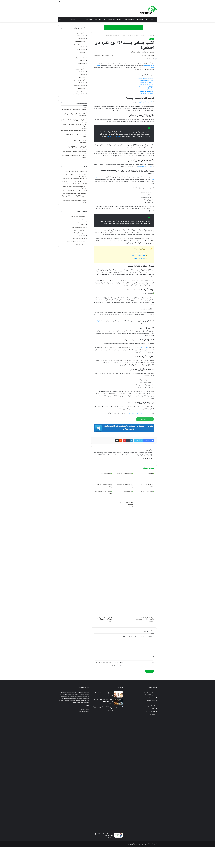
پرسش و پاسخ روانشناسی (91, 19)
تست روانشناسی (151, 703)
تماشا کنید (119, 19)
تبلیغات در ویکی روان (150, 711)
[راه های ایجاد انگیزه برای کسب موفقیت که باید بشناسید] (103, 553)
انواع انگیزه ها (144, 348)
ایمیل (152, 662)
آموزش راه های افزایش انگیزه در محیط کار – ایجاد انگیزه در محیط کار (145, 618)
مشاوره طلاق (82, 60)
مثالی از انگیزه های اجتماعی (146, 80)
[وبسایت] (151, 458)
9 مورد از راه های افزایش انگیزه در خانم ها (124, 485)
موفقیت (134, 36)
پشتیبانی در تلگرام (85, 709)
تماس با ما (152, 714)
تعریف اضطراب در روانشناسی (78, 238)
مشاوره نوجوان (82, 83)
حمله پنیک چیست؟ (80, 219)
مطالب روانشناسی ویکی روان (145, 102)
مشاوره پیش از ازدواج (80, 69)
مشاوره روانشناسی (81, 33)
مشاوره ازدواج (82, 52)
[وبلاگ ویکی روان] (148, 10)
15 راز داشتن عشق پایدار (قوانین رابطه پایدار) (75, 184)
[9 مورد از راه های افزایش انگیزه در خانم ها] (124, 477)
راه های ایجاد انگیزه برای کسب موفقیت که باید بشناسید (104, 618)
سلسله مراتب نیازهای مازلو (145, 166)
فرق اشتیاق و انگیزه (113, 136)
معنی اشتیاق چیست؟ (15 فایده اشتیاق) (104, 485)
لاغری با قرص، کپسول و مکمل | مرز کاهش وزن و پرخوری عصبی (102, 700)
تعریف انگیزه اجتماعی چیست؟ (145, 78)
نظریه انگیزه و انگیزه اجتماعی (146, 85)
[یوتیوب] (145, 458)
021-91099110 (86, 706)
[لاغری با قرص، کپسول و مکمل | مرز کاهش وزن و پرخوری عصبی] (118, 702)
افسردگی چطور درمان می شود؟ (78, 216)
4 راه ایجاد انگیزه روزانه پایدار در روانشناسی (125, 503)
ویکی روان (153, 19)
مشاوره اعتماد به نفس (80, 41)
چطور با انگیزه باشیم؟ (139, 253)
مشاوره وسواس (81, 38)
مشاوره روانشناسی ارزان (79, 58)
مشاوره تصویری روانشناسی (79, 94)
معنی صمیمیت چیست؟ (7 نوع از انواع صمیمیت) (74, 191)
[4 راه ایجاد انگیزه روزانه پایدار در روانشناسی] (124, 496)
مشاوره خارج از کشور (80, 36)
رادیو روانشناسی (111, 19)
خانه (152, 36)
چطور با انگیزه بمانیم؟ (139, 258)
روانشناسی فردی (140, 36)
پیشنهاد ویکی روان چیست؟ (146, 93)
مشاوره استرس (81, 63)
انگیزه (130, 36)
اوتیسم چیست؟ (81, 224)
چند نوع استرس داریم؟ (80, 222)
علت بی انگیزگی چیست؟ (138, 256)
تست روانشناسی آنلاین (129, 19)
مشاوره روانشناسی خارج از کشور (137, 413)
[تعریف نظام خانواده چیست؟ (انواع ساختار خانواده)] (118, 835)
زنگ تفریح (102, 19)
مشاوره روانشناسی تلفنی (79, 91)
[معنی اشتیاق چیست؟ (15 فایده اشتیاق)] (103, 477)
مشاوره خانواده (82, 66)
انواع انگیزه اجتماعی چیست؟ (146, 87)
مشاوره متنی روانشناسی (79, 44)
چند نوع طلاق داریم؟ (80, 244)
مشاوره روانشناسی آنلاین (149, 695)
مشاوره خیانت (82, 74)
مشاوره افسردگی (81, 88)
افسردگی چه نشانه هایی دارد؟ (78, 230)
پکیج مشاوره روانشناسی (79, 80)
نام (153, 656)
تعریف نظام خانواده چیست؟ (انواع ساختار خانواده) (74, 181)
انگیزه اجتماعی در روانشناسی (146, 82)
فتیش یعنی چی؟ (81, 236)
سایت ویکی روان (134, 844)
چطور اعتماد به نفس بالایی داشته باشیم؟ (76, 241)
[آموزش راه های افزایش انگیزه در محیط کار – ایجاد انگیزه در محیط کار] (145, 553)
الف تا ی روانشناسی (143, 19)
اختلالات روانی (152, 709)
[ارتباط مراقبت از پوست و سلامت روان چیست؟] (118, 694)
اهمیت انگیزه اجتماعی (148, 89)
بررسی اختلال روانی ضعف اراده (146, 485)
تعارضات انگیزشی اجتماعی (146, 91)
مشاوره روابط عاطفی (150, 700)
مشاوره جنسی (82, 77)
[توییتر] (147, 458)
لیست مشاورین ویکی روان (145, 419)
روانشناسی (147, 36)
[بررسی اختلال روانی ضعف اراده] (145, 477)
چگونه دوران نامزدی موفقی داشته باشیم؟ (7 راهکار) (74, 193)
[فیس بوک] (149, 458)
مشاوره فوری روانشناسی (79, 85)
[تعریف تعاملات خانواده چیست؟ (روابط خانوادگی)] (118, 769)
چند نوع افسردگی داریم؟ (79, 233)
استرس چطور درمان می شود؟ (78, 227)
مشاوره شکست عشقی (80, 55)
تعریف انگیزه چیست (148, 65)
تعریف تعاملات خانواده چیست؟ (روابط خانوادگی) (74, 178)
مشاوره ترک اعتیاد (81, 49)
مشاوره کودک (82, 47)
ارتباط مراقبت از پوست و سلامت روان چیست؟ (75, 171)
